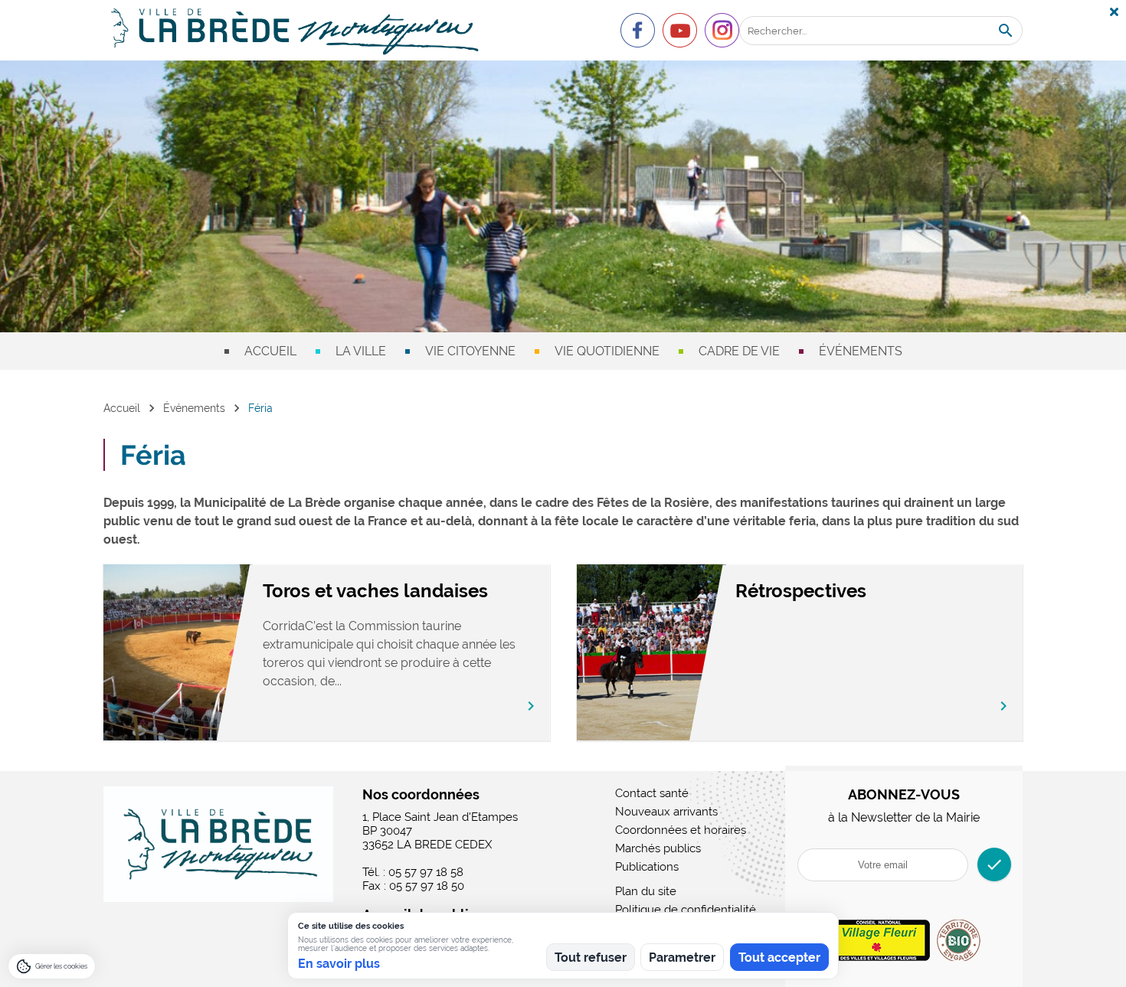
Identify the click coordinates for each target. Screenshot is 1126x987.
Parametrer (682, 957)
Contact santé (652, 793)
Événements (860, 351)
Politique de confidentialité (685, 910)
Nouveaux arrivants (666, 812)
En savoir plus (339, 963)
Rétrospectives (800, 591)
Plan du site (645, 891)
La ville (361, 351)
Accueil (270, 351)
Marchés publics (658, 848)
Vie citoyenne (470, 351)
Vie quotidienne (607, 351)
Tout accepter (779, 957)
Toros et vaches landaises (375, 591)
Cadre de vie (739, 351)
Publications (647, 867)
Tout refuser (591, 957)
